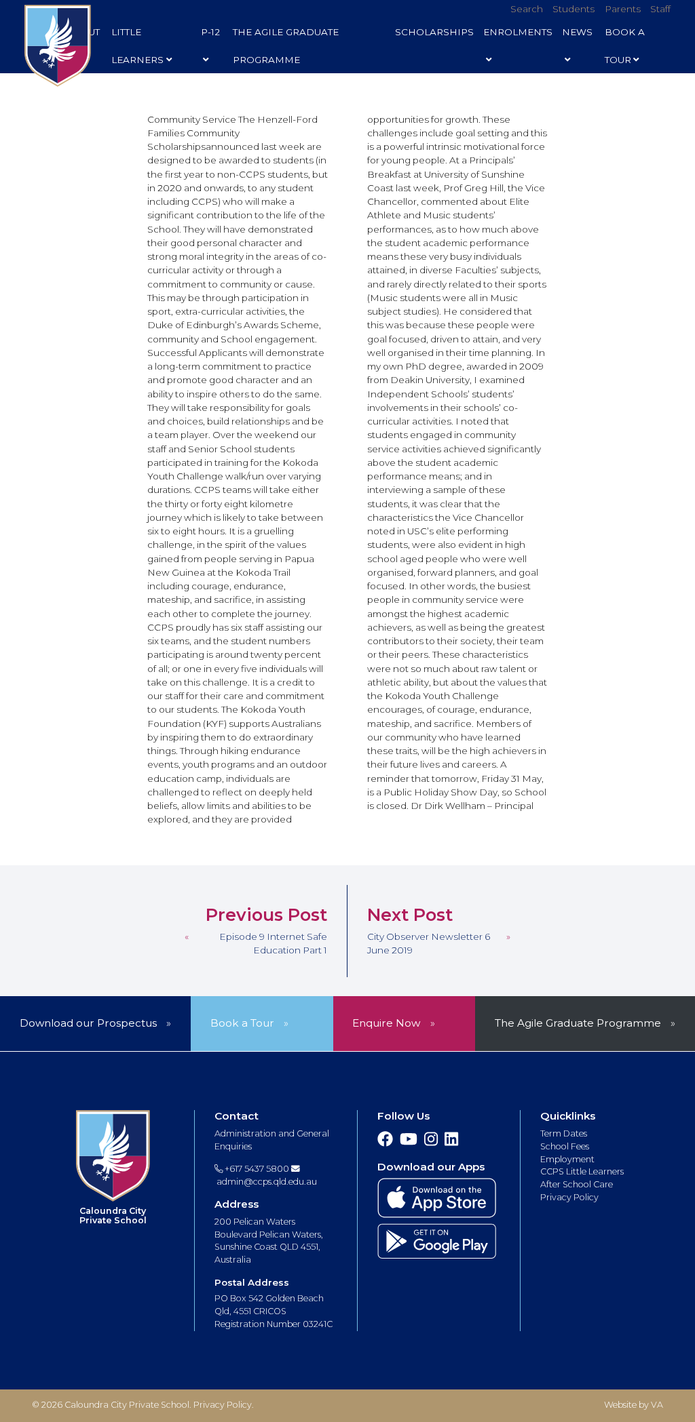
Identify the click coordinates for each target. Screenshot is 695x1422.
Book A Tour (625, 45)
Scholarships (434, 31)
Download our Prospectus (88, 1022)
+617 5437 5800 (256, 1169)
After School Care (576, 1184)
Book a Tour (242, 1022)
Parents (623, 8)
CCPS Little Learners (582, 1171)
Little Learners (137, 45)
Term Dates (563, 1133)
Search (526, 8)
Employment (567, 1159)
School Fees (564, 1146)
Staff (660, 8)
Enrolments (517, 31)
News (577, 31)
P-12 (210, 31)
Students (573, 8)
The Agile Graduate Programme (286, 45)
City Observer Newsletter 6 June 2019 (428, 943)
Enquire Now (386, 1022)
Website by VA (633, 1405)
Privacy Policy (569, 1197)
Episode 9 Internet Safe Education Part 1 (273, 943)
